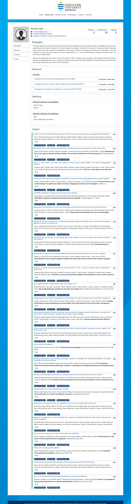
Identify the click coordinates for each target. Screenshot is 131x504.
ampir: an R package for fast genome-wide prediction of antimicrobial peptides (60, 476)
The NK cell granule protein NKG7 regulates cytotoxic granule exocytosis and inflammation (64, 462)
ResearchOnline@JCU (63, 145)
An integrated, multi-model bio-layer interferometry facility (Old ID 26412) (59, 84)
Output (16, 59)
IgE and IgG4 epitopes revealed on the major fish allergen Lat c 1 (55, 284)
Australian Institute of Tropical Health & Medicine (49, 36)
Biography (17, 46)
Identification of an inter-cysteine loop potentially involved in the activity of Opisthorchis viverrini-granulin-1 (69, 148)
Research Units (60, 15)
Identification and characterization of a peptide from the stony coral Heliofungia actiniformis (64, 403)
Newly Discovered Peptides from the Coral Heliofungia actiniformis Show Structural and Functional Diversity (69, 207)
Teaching (17, 55)
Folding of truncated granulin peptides (46, 448)
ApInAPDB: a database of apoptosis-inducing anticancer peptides (55, 193)
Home (41, 15)
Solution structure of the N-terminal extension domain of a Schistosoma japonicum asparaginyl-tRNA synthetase (71, 134)
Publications (72, 15)
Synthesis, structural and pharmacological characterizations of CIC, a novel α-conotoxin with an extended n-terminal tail (71, 268)
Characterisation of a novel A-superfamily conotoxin (50, 389)
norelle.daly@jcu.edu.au (41, 32)
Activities (88, 15)
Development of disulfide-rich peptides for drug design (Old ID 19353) (58, 89)
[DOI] (97, 198)
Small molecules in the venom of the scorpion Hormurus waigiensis (56, 433)
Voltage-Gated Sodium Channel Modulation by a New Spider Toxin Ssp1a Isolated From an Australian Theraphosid (71, 298)
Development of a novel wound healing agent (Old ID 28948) (54, 79)
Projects (81, 15)
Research (17, 50)
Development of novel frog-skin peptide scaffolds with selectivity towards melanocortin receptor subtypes (69, 253)
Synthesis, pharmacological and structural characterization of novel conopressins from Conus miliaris (67, 374)
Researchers (49, 15)
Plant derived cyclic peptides (42, 344)
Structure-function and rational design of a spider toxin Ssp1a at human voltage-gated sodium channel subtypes (71, 178)
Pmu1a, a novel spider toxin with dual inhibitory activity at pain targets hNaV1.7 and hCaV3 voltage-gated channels (71, 163)
